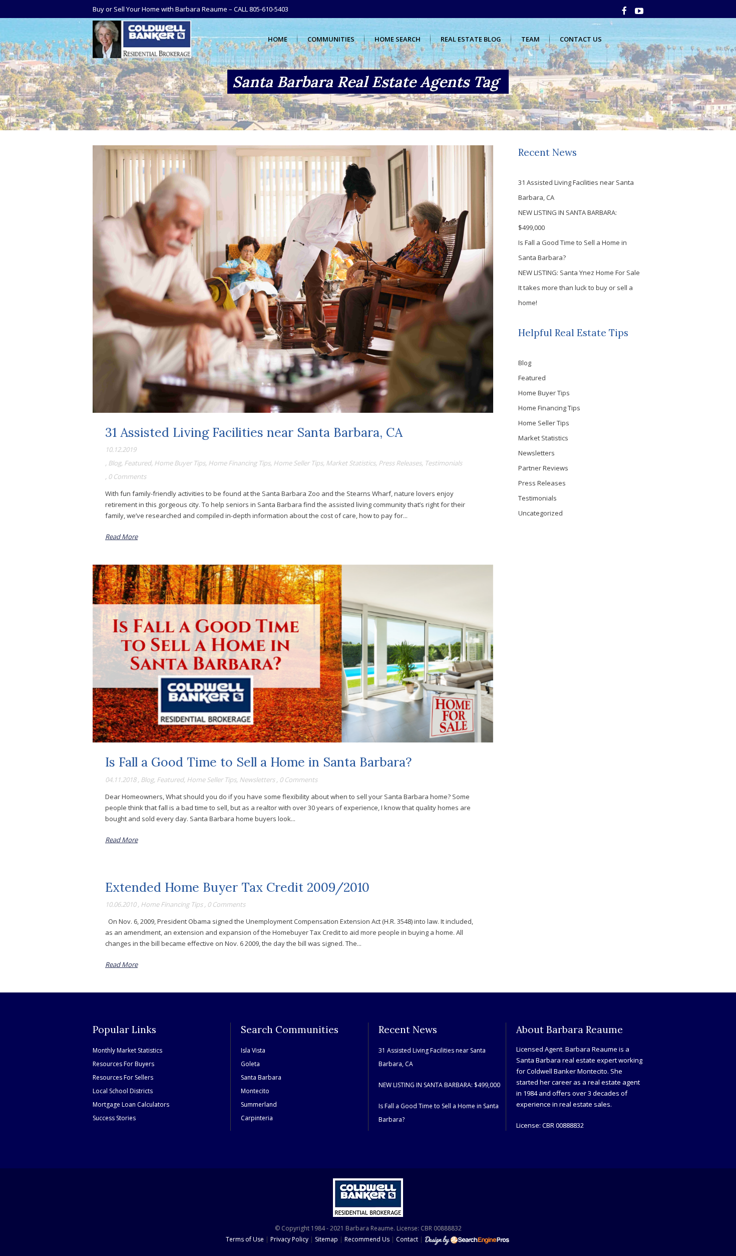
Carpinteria (257, 1118)
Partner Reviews (543, 467)
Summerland (259, 1104)
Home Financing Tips (239, 462)
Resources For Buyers (123, 1064)
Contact (407, 1239)
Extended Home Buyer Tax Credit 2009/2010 (237, 887)
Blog (114, 462)
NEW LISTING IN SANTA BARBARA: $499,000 (439, 1085)
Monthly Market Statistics (127, 1050)
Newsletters (257, 779)
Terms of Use (245, 1239)
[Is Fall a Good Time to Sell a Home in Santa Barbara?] (293, 654)
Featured (137, 462)
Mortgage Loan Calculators (131, 1104)
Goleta (250, 1064)
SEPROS (467, 1240)
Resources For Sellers (123, 1077)
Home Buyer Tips (179, 462)
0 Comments (127, 476)
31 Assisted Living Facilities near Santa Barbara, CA (254, 432)
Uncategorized (540, 513)
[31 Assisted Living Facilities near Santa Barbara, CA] (293, 279)
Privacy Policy (289, 1239)
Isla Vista (253, 1050)
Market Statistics (351, 462)
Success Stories (114, 1118)
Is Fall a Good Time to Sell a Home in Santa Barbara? (258, 762)
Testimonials (443, 462)
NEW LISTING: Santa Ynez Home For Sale (579, 272)
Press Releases (400, 462)
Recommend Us (367, 1239)
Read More (121, 536)
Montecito (255, 1091)
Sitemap (326, 1239)
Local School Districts (123, 1091)
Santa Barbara (261, 1077)
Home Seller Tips (298, 462)
